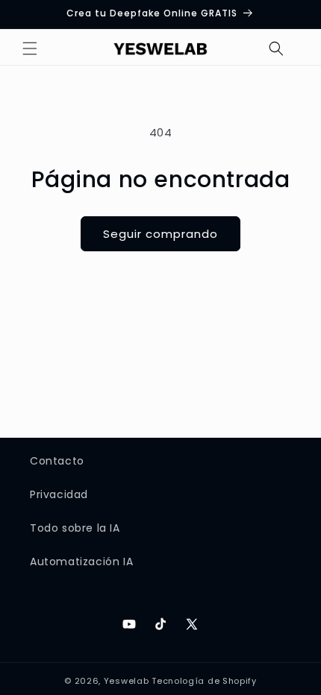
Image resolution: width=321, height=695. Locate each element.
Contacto (57, 460)
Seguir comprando (160, 234)
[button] (29, 48)
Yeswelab (126, 681)
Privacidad (59, 494)
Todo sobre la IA (75, 528)
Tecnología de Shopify (204, 681)
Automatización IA (81, 561)
